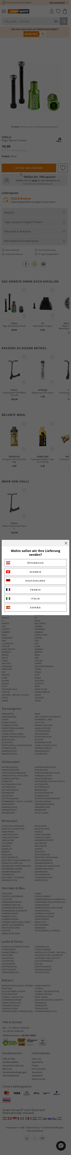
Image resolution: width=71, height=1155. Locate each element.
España (35, 607)
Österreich (35, 562)
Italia (35, 598)
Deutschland (35, 580)
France (35, 589)
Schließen (66, 543)
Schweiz (36, 571)
